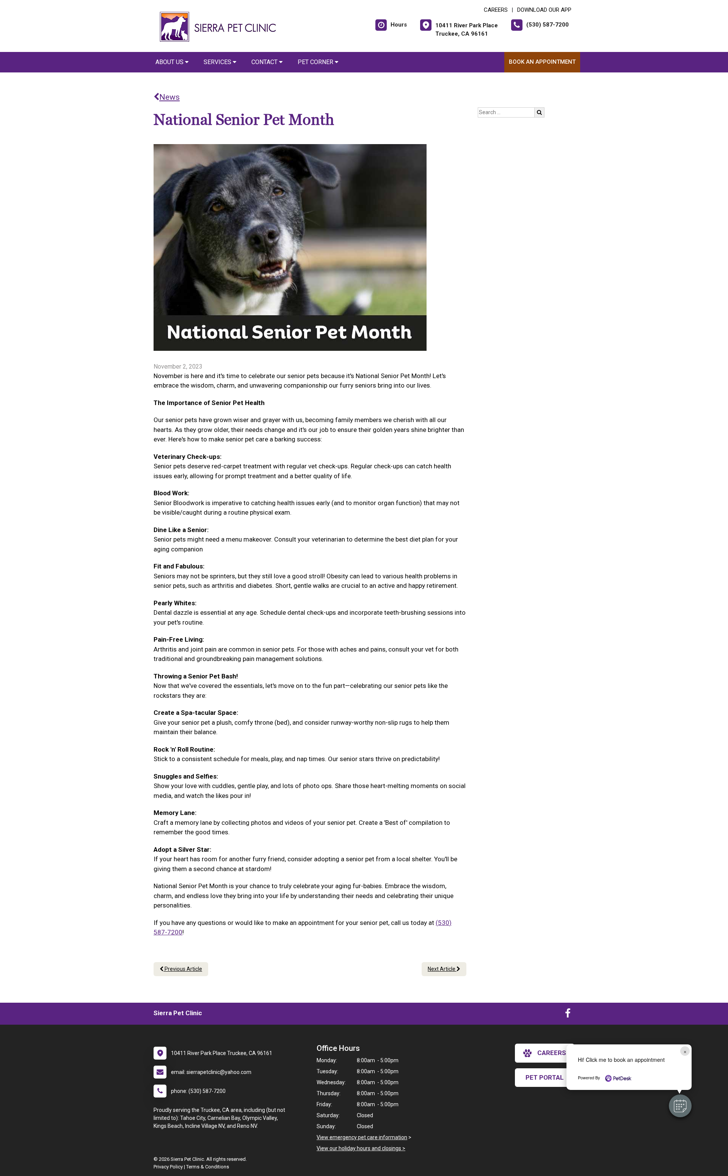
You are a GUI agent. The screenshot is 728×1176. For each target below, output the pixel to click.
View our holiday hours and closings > (361, 1148)
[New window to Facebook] (567, 1015)
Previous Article (182, 969)
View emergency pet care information (362, 1137)
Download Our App (544, 9)
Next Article (442, 969)
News (169, 97)
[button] (680, 1105)
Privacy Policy (168, 1167)
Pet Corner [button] (316, 62)
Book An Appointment (542, 61)
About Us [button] (170, 62)
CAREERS (496, 9)
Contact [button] (265, 62)
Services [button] (218, 62)
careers (551, 1053)
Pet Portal (545, 1077)
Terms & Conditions (207, 1167)
